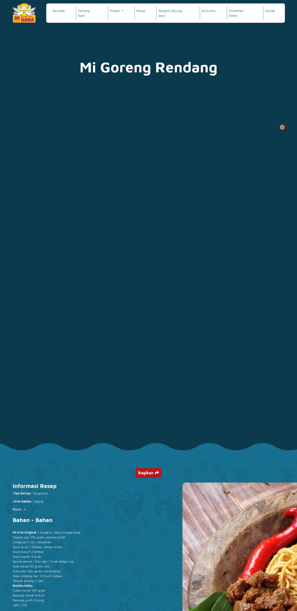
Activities (209, 11)
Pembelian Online (236, 13)
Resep (140, 11)
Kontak (270, 11)
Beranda (59, 11)
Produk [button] (115, 11)
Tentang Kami (84, 13)
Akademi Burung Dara (170, 13)
